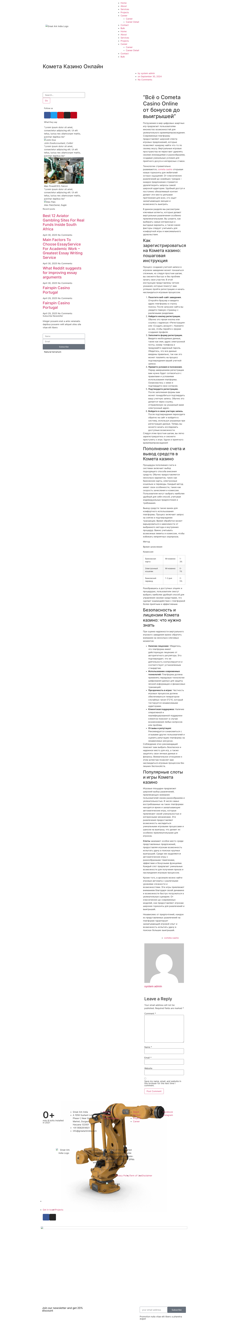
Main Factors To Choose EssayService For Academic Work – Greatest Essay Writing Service (62, 248)
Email (147, 1058)
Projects (125, 12)
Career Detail (132, 22)
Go (46, 100)
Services (125, 9)
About (124, 6)
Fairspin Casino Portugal (56, 290)
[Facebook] (46, 1217)
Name (148, 1047)
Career (124, 15)
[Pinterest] (73, 115)
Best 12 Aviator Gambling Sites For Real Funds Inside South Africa (63, 222)
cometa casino (165, 169)
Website (148, 1068)
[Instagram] (67, 115)
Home (124, 3)
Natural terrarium (52, 352)
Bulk (123, 28)
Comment (150, 1013)
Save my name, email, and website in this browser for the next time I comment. (162, 1083)
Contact (125, 25)
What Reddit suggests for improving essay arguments (62, 272)
